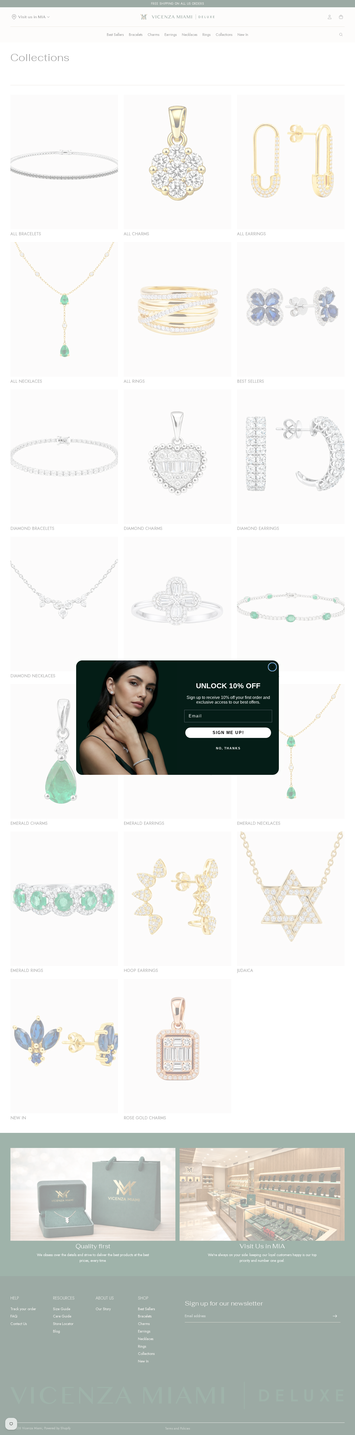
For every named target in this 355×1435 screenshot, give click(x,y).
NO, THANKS (228, 748)
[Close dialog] (272, 667)
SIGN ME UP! (228, 732)
